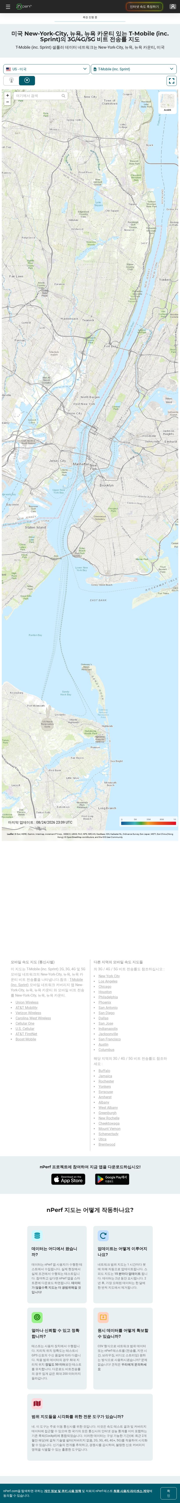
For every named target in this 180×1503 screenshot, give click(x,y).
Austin (103, 1044)
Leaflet (10, 834)
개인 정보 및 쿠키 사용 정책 (62, 1491)
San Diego (107, 1013)
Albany (104, 1102)
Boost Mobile (26, 1039)
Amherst (105, 1097)
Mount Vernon (110, 1129)
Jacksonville (108, 1034)
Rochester (106, 1081)
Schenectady (109, 1134)
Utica (102, 1139)
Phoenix (105, 1002)
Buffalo (104, 1071)
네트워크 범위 (12, 80)
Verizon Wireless (28, 1013)
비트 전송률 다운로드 (27, 80)
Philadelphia (108, 997)
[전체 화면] (172, 81)
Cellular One (25, 1023)
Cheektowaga (109, 1123)
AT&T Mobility (27, 1008)
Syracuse (106, 1092)
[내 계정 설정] (172, 6)
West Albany (108, 1108)
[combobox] (46, 69)
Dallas (103, 1018)
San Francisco (110, 1039)
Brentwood (107, 1144)
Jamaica (105, 1076)
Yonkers (105, 1087)
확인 (168, 1493)
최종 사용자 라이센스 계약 (131, 1491)
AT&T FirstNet (26, 1034)
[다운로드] (68, 1179)
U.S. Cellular (25, 1029)
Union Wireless (27, 1002)
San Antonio (108, 1008)
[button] (7, 95)
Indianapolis (108, 1029)
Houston (105, 992)
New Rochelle (109, 1118)
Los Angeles (108, 981)
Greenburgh (108, 1113)
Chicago (105, 987)
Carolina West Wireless (33, 1018)
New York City (109, 976)
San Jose (106, 1023)
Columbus (106, 1050)
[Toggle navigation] (7, 6)
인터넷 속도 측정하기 (144, 6)
